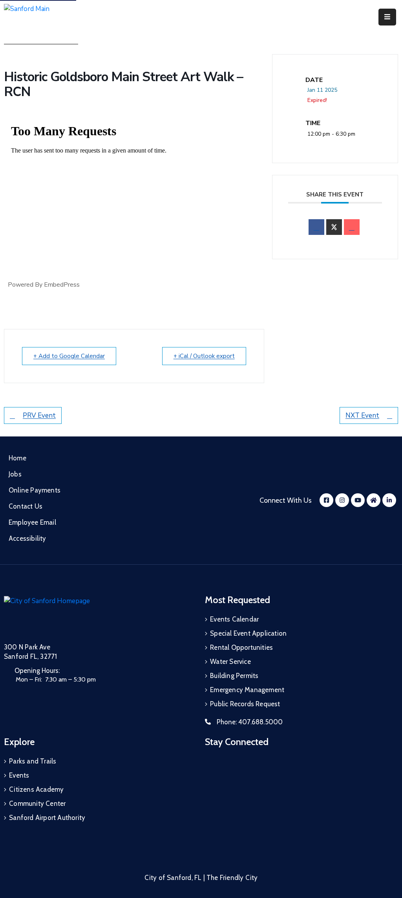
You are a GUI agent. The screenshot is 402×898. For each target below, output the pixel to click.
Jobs (15, 474)
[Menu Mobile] (387, 17)
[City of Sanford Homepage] (63, 614)
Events (19, 775)
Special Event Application (248, 633)
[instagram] (342, 500)
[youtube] (358, 500)
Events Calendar (234, 619)
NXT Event (362, 415)
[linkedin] (389, 500)
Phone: (250, 722)
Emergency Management (247, 690)
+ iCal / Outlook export (204, 356)
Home (17, 458)
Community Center (37, 803)
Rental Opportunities (241, 647)
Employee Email (32, 522)
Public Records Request (245, 704)
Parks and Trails (32, 761)
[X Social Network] (334, 227)
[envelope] (352, 227)
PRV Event (39, 415)
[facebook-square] (326, 500)
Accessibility (27, 538)
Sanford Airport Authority (47, 818)
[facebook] (316, 227)
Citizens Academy (36, 789)
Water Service (230, 661)
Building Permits (234, 676)
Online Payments (34, 490)
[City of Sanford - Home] (45, 17)
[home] (373, 500)
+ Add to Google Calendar (69, 356)
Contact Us (25, 506)
